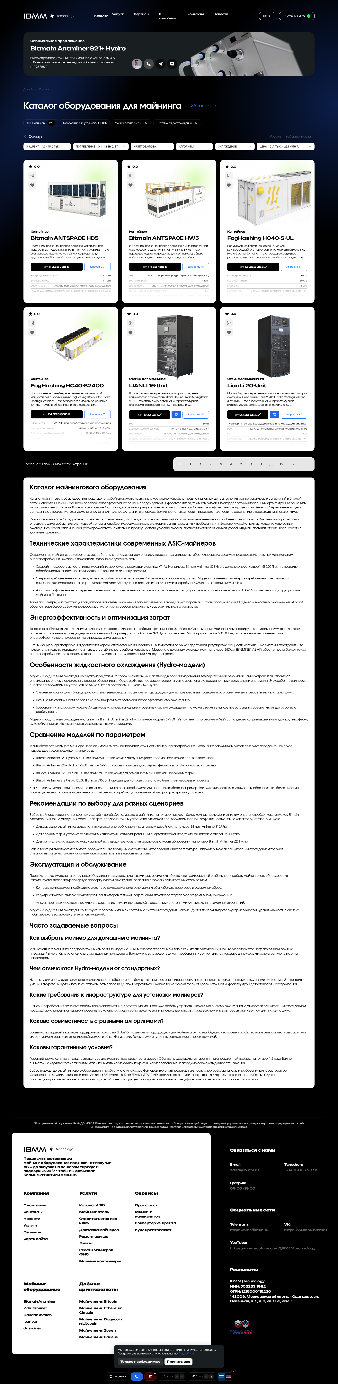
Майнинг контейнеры (100, 1261)
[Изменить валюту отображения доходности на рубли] (221, 1376)
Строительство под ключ (98, 1221)
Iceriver (30, 1322)
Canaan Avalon (37, 1315)
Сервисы (141, 14)
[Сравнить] (32, 176)
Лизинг (86, 1243)
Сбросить (274, 136)
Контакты (195, 14)
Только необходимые (140, 1361)
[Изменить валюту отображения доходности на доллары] (228, 1376)
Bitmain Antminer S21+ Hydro (78, 48)
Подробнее (186, 1353)
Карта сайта (35, 1239)
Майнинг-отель (94, 1212)
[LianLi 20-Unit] (273, 338)
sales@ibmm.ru (244, 1170)
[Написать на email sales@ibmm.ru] (172, 64)
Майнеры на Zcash (97, 1330)
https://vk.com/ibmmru (305, 1230)
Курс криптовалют (153, 1230)
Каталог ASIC (92, 1205)
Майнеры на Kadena (98, 1337)
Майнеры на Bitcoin (98, 1301)
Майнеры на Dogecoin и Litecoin (100, 1321)
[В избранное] (32, 185)
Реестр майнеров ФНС (96, 1252)
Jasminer (32, 1328)
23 (281, 464)
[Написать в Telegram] (160, 64)
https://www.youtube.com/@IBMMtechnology (245, 1248)
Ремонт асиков (93, 1236)
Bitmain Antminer (39, 1301)
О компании (167, 16)
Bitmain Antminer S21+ (107, 583)
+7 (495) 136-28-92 (301, 1170)
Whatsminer (35, 1308)
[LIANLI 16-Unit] (175, 338)
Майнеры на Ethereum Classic (100, 1310)
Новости (221, 14)
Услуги (118, 14)
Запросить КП (97, 267)
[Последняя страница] (306, 464)
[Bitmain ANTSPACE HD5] (77, 191)
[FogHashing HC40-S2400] (77, 338)
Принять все (178, 1361)
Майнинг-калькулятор (147, 1214)
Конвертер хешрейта (155, 1223)
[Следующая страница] (293, 464)
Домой (28, 89)
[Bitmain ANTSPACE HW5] (175, 191)
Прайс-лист (146, 1205)
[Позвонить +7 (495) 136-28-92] (149, 64)
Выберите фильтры (299, 136)
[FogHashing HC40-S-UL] (273, 191)
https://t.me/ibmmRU (245, 1230)
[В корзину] (176, 414)
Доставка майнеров (99, 1230)
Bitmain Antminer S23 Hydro (205, 566)
